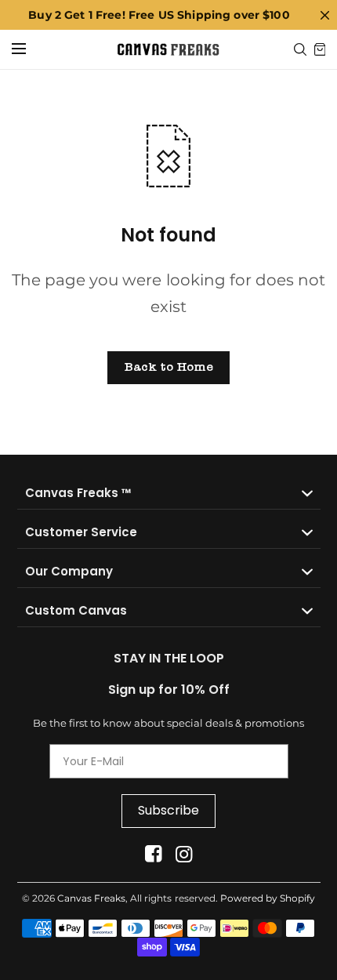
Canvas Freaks (91, 898)
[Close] (324, 15)
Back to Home (168, 367)
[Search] (300, 49)
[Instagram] (184, 854)
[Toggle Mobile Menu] (29, 49)
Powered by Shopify (267, 898)
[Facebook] (153, 854)
